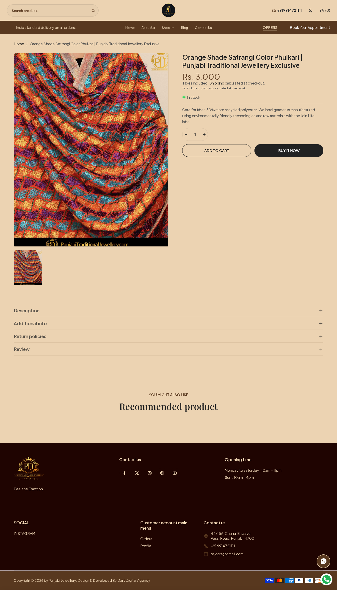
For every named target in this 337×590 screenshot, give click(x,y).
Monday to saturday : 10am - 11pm (253, 470)
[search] (93, 10)
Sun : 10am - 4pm (239, 477)
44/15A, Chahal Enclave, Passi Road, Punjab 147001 (233, 536)
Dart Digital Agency (133, 580)
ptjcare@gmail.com (227, 553)
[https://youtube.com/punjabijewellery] (175, 473)
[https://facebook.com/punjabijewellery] (124, 473)
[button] (325, 10)
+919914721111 (289, 10)
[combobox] (53, 10)
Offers (270, 27)
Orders (146, 538)
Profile (145, 545)
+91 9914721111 (223, 545)
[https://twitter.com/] (137, 473)
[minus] (185, 134)
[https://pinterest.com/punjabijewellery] (162, 473)
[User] (311, 10)
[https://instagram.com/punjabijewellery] (149, 473)
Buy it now (289, 150)
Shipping (216, 83)
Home (19, 43)
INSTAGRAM (24, 533)
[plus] (204, 134)
